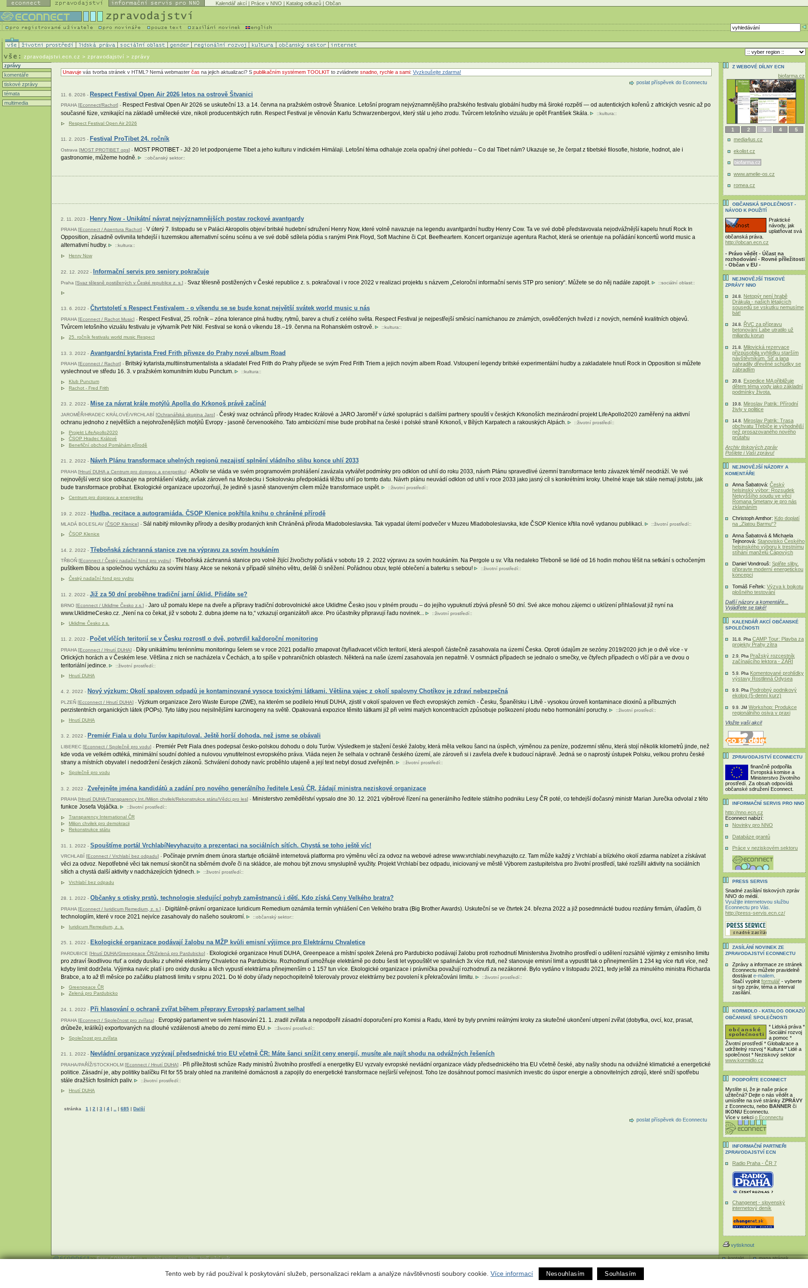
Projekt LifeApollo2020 (93, 432)
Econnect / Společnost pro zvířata (116, 1020)
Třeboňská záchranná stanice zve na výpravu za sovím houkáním (184, 549)
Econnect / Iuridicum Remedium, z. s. (119, 909)
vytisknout (742, 1245)
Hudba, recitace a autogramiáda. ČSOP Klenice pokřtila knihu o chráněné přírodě (207, 513)
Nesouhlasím (565, 1273)
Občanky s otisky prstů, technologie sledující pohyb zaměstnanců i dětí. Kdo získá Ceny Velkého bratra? (242, 897)
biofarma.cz (747, 162)
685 (125, 1108)
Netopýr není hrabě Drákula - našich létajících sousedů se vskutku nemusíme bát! (768, 304)
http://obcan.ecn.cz (747, 242)
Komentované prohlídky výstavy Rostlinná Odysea (768, 675)
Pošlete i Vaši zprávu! (749, 453)
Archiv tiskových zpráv (751, 447)
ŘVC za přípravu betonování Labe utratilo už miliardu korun (763, 329)
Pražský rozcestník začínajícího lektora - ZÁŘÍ (763, 658)
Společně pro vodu (89, 772)
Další (139, 1108)
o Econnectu (769, 1117)
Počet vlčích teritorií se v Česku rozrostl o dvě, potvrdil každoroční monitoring (204, 638)
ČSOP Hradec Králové (93, 438)
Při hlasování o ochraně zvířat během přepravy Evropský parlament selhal (197, 1009)
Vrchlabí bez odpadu (91, 882)
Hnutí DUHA (82, 675)
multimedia (15, 103)
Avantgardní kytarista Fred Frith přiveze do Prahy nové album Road (188, 352)
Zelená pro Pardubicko (93, 993)
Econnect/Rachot (98, 105)
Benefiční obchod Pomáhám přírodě (108, 445)
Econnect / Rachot (99, 363)
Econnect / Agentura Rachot (110, 229)
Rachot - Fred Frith (89, 388)
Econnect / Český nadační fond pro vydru (125, 560)
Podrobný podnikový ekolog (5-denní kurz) (764, 692)
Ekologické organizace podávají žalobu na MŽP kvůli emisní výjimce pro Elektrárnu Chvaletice (227, 942)
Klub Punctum (84, 381)
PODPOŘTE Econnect (759, 1079)
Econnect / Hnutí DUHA (104, 649)
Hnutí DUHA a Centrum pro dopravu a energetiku (132, 471)
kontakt (736, 1257)
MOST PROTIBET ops (104, 149)
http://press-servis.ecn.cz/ (755, 913)
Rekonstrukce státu (89, 829)
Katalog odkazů (303, 3)
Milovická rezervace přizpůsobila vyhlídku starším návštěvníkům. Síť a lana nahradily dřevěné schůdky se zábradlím (766, 358)
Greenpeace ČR (86, 987)
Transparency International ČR (102, 816)
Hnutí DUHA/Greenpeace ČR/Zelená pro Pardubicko (147, 953)
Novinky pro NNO (752, 825)
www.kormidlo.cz (744, 1060)
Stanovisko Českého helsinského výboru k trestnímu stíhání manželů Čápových (768, 546)
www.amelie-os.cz (754, 174)
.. (115, 1108)
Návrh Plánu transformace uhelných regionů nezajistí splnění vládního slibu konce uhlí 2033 (224, 460)
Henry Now (80, 255)
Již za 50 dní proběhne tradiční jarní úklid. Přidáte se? (168, 594)
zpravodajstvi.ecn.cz (52, 56)
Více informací (512, 1273)
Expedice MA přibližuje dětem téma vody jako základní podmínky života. (767, 386)
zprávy (12, 65)
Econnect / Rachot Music (106, 319)
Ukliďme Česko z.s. (89, 623)
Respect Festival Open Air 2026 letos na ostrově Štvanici (171, 94)
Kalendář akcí (231, 3)
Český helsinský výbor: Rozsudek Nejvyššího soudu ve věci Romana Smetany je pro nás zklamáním (764, 496)
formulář (770, 981)
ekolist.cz (744, 151)
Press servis (750, 881)
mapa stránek (773, 1257)
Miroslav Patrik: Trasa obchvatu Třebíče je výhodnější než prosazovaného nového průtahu (768, 429)
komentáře (16, 75)
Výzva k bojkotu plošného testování (767, 589)
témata (11, 93)
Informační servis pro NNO (768, 803)
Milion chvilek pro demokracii (99, 823)
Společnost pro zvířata (93, 1038)
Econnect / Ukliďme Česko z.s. (110, 605)
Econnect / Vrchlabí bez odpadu (122, 856)
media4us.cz (748, 139)
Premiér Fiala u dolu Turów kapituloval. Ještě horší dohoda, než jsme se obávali (204, 735)
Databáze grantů (751, 836)
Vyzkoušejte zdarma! (437, 72)
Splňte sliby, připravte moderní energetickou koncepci (767, 569)
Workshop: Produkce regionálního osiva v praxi (764, 710)
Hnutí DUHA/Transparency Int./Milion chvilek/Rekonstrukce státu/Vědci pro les (163, 799)
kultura (606, 113)
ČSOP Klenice (122, 524)
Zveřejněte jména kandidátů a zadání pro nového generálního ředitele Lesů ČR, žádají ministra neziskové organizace (256, 788)
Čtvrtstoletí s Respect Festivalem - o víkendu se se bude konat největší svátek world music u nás (230, 307)
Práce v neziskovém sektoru (765, 848)
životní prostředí (594, 422)
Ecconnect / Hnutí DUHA (105, 702)
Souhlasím (620, 1273)
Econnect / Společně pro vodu (117, 746)
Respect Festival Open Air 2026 (103, 123)
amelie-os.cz (790, 76)
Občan (333, 3)
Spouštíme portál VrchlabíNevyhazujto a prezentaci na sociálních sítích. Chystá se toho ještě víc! (230, 845)
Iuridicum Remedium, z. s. (96, 926)
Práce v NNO (266, 3)
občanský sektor (164, 157)
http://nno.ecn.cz (744, 812)
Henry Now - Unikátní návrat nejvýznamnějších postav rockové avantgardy (197, 218)
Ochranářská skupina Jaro (185, 414)
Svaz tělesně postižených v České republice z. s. (129, 282)
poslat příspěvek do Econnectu (671, 82)
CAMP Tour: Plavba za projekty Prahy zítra (768, 641)
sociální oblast (676, 282)
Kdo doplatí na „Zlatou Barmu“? (766, 521)
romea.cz (744, 185)
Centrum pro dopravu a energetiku (106, 497)
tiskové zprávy (20, 84)
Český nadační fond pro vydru (101, 578)
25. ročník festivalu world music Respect (112, 337)
